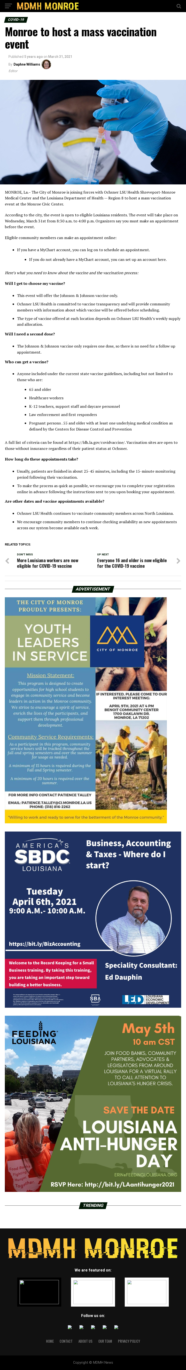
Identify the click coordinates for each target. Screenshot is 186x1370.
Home (50, 1341)
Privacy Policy (129, 1341)
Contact (66, 1341)
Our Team (105, 1341)
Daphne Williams (27, 64)
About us (85, 1341)
